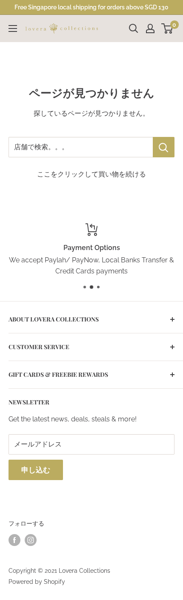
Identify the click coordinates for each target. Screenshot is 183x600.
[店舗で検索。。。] (163, 147)
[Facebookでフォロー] (14, 540)
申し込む (35, 470)
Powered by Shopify (37, 581)
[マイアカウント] (150, 28)
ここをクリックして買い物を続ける (91, 174)
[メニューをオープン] (13, 28)
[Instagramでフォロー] (31, 540)
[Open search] (133, 28)
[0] (167, 28)
